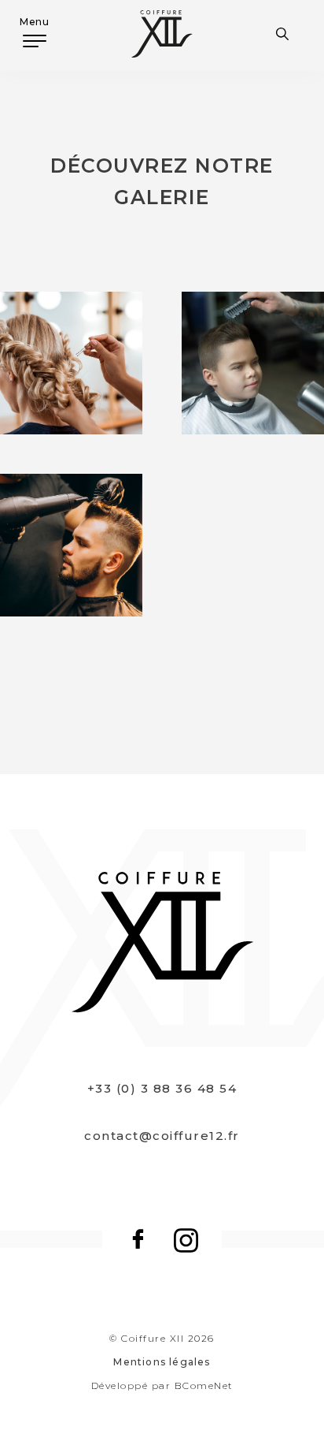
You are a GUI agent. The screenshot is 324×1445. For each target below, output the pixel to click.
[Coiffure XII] (162, 34)
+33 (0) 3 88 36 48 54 (162, 1088)
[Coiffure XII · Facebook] (138, 1239)
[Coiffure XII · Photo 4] (71, 363)
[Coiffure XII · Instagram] (186, 1239)
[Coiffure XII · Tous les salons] (286, 34)
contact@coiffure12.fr (162, 1135)
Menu (34, 22)
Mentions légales (161, 1362)
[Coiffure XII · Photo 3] (253, 363)
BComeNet (204, 1385)
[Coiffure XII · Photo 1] (71, 545)
